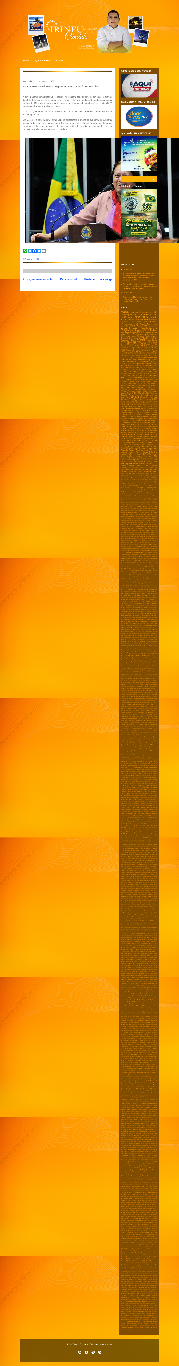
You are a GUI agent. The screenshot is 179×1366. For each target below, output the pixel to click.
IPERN (135, 892)
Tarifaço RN (145, 1238)
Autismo (150, 645)
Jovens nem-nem (134, 911)
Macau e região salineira (148, 385)
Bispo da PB (130, 668)
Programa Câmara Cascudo (129, 1139)
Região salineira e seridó (148, 1174)
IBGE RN (131, 364)
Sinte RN (134, 1220)
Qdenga (147, 1149)
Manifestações (140, 967)
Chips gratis (124, 716)
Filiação (141, 854)
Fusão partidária (144, 866)
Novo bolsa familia (126, 540)
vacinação (153, 473)
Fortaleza (148, 860)
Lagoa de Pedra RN (127, 917)
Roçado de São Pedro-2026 (140, 1194)
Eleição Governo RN (146, 805)
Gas (136, 870)
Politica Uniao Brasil (127, 1111)
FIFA (155, 826)
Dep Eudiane (137, 773)
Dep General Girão (150, 773)
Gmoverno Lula (131, 878)
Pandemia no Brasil (128, 1070)
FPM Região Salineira (131, 828)
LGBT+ (135, 915)
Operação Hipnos (126, 1028)
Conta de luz (141, 403)
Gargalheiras (130, 870)
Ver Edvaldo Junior (135, 1273)
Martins (127, 971)
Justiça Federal (138, 913)
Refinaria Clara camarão (146, 466)
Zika (148, 577)
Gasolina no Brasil (146, 872)
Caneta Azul (138, 688)
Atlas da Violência (127, 639)
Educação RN (134, 328)
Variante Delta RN (143, 1271)
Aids (122, 619)
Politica (148, 350)
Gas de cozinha (144, 870)
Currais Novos (141, 442)
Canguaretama (143, 401)
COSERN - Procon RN (133, 676)
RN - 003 (151, 1151)
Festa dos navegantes (128, 852)
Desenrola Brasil (127, 381)
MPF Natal (146, 415)
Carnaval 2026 (134, 694)
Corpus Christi (134, 747)
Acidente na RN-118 (145, 611)
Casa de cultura (126, 704)
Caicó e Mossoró (151, 682)
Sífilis (155, 1232)
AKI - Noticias (152, 601)
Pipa (122, 1099)
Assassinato (142, 377)
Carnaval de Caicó (130, 492)
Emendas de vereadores (135, 813)
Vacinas (144, 1265)
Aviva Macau (135, 652)
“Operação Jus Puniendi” (135, 1327)
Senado (134, 565)
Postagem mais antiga (98, 279)
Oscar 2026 (124, 1048)
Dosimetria (124, 791)
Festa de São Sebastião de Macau (146, 848)
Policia (143, 350)
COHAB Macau (152, 674)
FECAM (133, 826)
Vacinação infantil (140, 1267)
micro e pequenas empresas (130, 1311)
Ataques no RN (137, 637)
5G (130, 426)
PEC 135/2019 (152, 1050)
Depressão (124, 775)
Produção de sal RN (128, 1137)
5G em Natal (150, 477)
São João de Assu (151, 1228)
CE (133, 401)
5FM (154, 595)
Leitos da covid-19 (147, 933)
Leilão (145, 528)
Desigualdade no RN (136, 779)
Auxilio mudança (152, 647)
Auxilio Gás (135, 430)
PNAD (143, 1060)
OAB (144, 419)
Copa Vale (136, 743)
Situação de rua (136, 1222)
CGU (122, 674)
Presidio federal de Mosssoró (148, 1131)
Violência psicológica (140, 1283)
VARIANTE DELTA (151, 571)
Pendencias (152, 334)
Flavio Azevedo (126, 858)
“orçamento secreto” (127, 1329)
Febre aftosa (140, 409)
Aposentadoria (125, 629)
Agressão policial (147, 617)
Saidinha (154, 1198)
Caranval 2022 (142, 692)
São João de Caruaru (141, 1230)
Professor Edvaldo (151, 548)
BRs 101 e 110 (133, 656)
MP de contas (147, 945)
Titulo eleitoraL (147, 569)
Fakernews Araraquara (132, 830)
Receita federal (127, 466)
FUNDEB (153, 362)
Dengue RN (146, 502)
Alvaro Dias (145, 623)
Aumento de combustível (142, 428)
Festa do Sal (139, 850)
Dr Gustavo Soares (140, 506)
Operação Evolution (144, 1024)
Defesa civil (128, 773)
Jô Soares (147, 913)
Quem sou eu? (42, 60)
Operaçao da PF (126, 1016)
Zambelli (142, 1289)
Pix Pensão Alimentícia (138, 1101)
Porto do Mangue (150, 420)
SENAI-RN (144, 1196)
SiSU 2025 (148, 1218)
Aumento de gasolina (127, 643)
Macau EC (125, 417)
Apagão (123, 627)
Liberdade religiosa (144, 530)
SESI (149, 1196)
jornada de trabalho (135, 1309)
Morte (133, 387)
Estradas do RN (152, 821)
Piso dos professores (150, 1099)
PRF (137, 373)
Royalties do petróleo (145, 1192)
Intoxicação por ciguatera (139, 900)
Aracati (127, 631)
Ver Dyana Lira (142, 575)
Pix (148, 330)
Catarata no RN (132, 708)
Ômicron (143, 352)
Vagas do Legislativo (127, 1269)
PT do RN (147, 1066)
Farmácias (154, 834)
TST (145, 1236)
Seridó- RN (146, 1214)
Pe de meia (130, 544)
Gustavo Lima (125, 886)
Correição (144, 747)
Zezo (126, 1291)
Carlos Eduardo (151, 346)
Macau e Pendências (135, 963)
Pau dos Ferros (126, 389)
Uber (151, 1259)
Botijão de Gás (137, 432)
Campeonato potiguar (128, 686)
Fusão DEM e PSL (132, 866)
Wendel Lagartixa (138, 375)
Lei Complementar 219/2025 (134, 925)
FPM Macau (128, 342)
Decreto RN (139, 771)
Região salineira (151, 336)
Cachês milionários (131, 490)
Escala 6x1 (146, 510)
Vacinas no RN (152, 1265)
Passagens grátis (151, 1076)
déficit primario (125, 1301)
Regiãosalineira (125, 1176)
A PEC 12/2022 (150, 599)
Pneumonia (124, 1105)
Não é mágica (146, 1012)
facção (155, 1301)
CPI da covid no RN (133, 488)
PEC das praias (152, 1052)
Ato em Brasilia (139, 639)
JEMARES (140, 907)
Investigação (144, 902)
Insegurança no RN (150, 354)
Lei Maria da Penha (141, 413)
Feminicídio (153, 512)
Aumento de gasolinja (142, 643)
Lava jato (136, 917)
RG (136, 1151)
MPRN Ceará (125, 949)
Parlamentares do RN (135, 1074)
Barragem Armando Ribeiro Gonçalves (136, 399)
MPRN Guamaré (147, 949)
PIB (139, 1056)
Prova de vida (131, 422)
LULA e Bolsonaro (151, 915)
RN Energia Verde (142, 1151)
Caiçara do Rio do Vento (130, 684)
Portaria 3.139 (148, 1119)
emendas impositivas (136, 1301)
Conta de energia (133, 498)
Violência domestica (150, 1281)
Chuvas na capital (151, 716)
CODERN (144, 674)
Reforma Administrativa (145, 552)
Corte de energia (145, 498)
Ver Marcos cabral (148, 1273)
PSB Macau (125, 1064)
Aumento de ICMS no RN (130, 641)
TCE (155, 344)
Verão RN (140, 1277)
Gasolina (124, 364)
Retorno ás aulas (126, 1184)
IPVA (149, 454)
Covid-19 (146, 322)
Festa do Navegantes (128, 850)
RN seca (135, 1157)
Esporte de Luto (131, 821)
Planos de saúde (152, 1103)
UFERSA (128, 346)
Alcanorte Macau (141, 619)
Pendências (145, 312)
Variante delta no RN (141, 573)
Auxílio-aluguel (125, 652)
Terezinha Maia (152, 1242)
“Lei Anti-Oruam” (126, 1325)
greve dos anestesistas (143, 1303)
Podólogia (149, 1105)
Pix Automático (125, 1101)
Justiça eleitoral (141, 526)
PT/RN (152, 1066)
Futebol (123, 518)
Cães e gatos (152, 763)
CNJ (140, 674)
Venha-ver (134, 575)
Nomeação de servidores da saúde (145, 1002)
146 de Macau (134, 587)
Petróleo (123, 546)
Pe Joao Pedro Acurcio (136, 1080)
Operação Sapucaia (138, 1036)
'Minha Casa (125, 585)
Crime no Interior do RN (149, 757)
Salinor (150, 1200)
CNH (122, 360)
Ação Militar (153, 652)
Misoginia (138, 983)
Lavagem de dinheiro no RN (148, 917)
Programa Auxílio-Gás (150, 1137)
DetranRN (124, 348)
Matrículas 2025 (148, 971)
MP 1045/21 (142, 943)
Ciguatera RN (152, 722)
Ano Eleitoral (148, 625)
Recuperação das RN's (128, 1168)
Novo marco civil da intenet (133, 1010)
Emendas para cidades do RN (131, 815)
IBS (138, 890)
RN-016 (141, 1157)
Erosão (123, 821)
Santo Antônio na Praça (143, 1204)
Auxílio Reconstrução (150, 649)
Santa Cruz (130, 1204)
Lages (149, 526)
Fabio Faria (142, 828)
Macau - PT (129, 955)
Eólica (123, 826)
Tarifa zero (129, 1238)
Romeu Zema (131, 1188)
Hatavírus (124, 888)
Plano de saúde (152, 1101)
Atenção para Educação (149, 637)
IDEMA (143, 454)
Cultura (131, 763)
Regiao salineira (131, 1174)
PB (134, 460)
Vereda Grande (131, 1277)
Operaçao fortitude (151, 1016)
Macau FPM (153, 957)
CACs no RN (131, 672)
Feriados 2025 (132, 842)
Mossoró (153, 320)
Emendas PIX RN (137, 811)
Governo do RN (31, 259)
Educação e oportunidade (148, 801)
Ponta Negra (125, 1117)
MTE (149, 951)
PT (135, 344)
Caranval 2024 (152, 692)
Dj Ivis (147, 787)
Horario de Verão (138, 888)
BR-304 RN (129, 483)
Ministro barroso (137, 981)
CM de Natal (149, 432)
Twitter (151, 1257)
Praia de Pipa (125, 1125)
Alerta (149, 619)
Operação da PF (144, 1040)
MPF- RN (129, 947)
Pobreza (131, 1105)
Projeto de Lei (152, 1141)
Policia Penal (139, 1107)
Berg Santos (148, 666)
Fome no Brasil (142, 450)
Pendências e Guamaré (129, 1085)
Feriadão (141, 842)
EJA (122, 795)
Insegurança (138, 898)
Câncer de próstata (140, 763)
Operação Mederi (139, 1032)
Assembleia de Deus (150, 635)
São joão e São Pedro (146, 1232)
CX (136, 401)
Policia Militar (130, 1107)
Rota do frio (140, 1188)
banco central (152, 1293)
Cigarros (144, 722)
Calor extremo (145, 684)
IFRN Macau (146, 332)
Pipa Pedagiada (129, 1099)
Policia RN (147, 1107)
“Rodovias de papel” (150, 1327)
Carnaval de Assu (138, 696)
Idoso (122, 894)
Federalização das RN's (137, 836)
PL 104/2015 (132, 1058)
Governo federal (127, 411)
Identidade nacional (151, 892)
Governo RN (125, 354)
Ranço (123, 1163)
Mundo (155, 991)
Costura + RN (147, 751)
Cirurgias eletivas (144, 724)
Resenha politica (126, 556)
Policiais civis (153, 546)
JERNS (146, 907)
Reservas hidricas (142, 1178)
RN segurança (132, 550)
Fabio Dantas (145, 512)
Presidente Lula (133, 1131)
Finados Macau (149, 854)
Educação (125, 322)
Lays (122, 919)
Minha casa (147, 417)
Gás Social (136, 886)
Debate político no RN (132, 769)
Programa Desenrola (144, 1139)
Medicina (142, 973)
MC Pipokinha (134, 941)
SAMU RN (130, 1196)
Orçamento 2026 (126, 1046)
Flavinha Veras (152, 856)
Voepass (134, 1285)
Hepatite (130, 888)
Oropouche (153, 1044)
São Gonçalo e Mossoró (140, 1226)
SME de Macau (134, 1198)
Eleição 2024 (140, 381)
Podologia (139, 420)
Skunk (143, 1222)
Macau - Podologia (140, 955)
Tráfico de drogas (151, 1255)
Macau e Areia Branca (132, 961)
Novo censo (149, 1006)
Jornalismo (144, 908)
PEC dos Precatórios (127, 1054)
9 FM (142, 599)
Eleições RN (153, 809)
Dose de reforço (152, 789)
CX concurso (135, 682)
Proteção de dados (138, 1145)
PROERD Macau (144, 1062)
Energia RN (144, 817)
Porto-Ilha (154, 1121)
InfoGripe (130, 898)
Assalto (137, 633)
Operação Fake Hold (135, 1026)
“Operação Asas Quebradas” (141, 1325)
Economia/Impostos (133, 797)
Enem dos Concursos (133, 817)
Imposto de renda (142, 364)
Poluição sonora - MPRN (129, 1115)
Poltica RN (143, 1113)
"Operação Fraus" (143, 583)
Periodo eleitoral (147, 1087)
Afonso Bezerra (137, 319)
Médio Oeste (149, 996)
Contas (150, 738)
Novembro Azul (146, 538)
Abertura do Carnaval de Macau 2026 (139, 607)
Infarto (149, 896)
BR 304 (150, 377)
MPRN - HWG (136, 947)
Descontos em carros (139, 777)
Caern (132, 322)
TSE (132, 326)
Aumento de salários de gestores (137, 645)
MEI (133, 943)
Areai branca (149, 479)
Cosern (136, 379)
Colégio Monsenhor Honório (142, 726)
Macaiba (154, 415)
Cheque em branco (151, 714)
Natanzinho (153, 997)
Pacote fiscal (133, 1068)
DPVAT (133, 767)
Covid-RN (153, 440)
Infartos (154, 896)
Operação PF (132, 1034)
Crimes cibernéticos (127, 759)
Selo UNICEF (146, 1210)
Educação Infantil (126, 508)
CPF (142, 676)
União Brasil (126, 375)
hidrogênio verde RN (133, 1305)
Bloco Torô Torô (138, 483)
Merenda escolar (136, 417)
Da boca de (134, 444)
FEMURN (145, 338)
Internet (129, 900)
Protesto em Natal (126, 1145)
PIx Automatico (150, 1056)
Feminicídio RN (126, 840)
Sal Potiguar (132, 1200)
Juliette (130, 413)
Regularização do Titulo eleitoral (141, 554)
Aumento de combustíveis (148, 641)
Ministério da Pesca (127, 983)
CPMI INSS (134, 680)
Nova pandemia (137, 1004)
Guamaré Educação (145, 882)
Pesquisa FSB (145, 1091)
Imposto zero (152, 894)
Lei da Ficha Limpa (135, 528)
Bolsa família (141, 369)
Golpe (139, 878)
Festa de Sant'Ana (139, 846)
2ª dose (142, 593)
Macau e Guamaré (128, 373)
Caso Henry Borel (147, 704)
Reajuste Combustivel (144, 1163)
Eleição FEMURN (134, 805)
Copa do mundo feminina (139, 440)
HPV (148, 886)
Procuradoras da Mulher (149, 1135)
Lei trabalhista (133, 931)
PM (136, 1060)
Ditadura (123, 787)
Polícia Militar (142, 1115)
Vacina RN (153, 424)
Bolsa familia (139, 668)
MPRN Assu (153, 947)
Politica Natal (152, 1109)
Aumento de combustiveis (133, 482)
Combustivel (128, 379)
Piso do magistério (150, 389)
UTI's (148, 1259)
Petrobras (124, 340)
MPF (127, 344)
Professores (139, 1137)
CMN (128, 674)
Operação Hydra (138, 1028)
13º (132, 397)
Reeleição (135, 552)
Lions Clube (144, 935)
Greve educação (152, 520)
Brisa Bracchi (126, 401)
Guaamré (135, 882)
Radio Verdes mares (139, 1162)
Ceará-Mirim (152, 369)
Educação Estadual (144, 799)
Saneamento (129, 562)
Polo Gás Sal (125, 1113)
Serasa (136, 566)
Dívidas (150, 791)
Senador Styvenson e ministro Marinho (138, 1212)
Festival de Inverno (143, 852)
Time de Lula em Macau (142, 1246)
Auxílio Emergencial (148, 482)
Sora (147, 1222)
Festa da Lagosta (126, 846)
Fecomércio (124, 836)
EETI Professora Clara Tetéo (148, 793)
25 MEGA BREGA (134, 593)
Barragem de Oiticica (137, 662)
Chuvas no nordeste (144, 718)
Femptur (154, 840)
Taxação (123, 1240)
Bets (129, 432)
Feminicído (148, 840)
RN (143, 317)
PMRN (135, 542)
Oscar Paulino (133, 1048)
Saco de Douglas (145, 1198)
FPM (147, 319)
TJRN (132, 369)
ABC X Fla (134, 601)
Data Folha (132, 502)
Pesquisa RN (138, 389)
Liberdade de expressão (129, 530)
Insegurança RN (135, 524)
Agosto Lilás (131, 617)
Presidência (124, 1133)
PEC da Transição (141, 1052)
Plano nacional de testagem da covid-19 (133, 1103)
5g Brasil (138, 397)
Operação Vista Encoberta (139, 1038)
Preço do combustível (150, 1133)
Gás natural (143, 886)
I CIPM (126, 890)
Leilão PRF (127, 933)
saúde (141, 326)
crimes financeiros (150, 1297)
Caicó (155, 342)
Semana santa (126, 565)
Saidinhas (124, 1200)
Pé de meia (141, 422)
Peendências (145, 1083)
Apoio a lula (152, 627)
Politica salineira (152, 1111)
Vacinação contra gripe (128, 1267)
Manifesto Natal (151, 967)
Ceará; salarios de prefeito (148, 710)
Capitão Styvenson (141, 690)
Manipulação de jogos (128, 969)
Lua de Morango (132, 937)
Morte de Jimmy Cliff (139, 987)
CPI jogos (124, 680)
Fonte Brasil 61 (152, 858)
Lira (122, 937)
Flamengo (143, 856)
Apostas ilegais (146, 629)
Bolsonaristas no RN (150, 668)
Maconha (137, 965)
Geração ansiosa (130, 874)
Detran (145, 405)
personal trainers (135, 1313)
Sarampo (129, 469)
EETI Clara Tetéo (132, 793)
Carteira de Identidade (128, 702)
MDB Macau (127, 943)
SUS (122, 358)
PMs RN (141, 542)
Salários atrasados (143, 1202)
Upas (147, 1261)
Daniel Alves (124, 502)
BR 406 (149, 654)
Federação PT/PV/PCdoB (141, 838)
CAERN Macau (145, 340)
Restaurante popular (133, 1180)
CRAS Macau (138, 434)
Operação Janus (137, 1030)
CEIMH (155, 672)
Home (26, 60)
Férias (135, 868)
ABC (128, 601)
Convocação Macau (146, 741)
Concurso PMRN (151, 732)
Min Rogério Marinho (138, 536)
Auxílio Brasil (144, 430)
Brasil (132, 330)
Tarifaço (131, 395)
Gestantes (140, 874)
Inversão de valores (132, 902)
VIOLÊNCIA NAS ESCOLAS (143, 1263)
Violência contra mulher (135, 1281)
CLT (125, 674)
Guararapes (153, 884)
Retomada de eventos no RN (130, 1182)
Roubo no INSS (126, 1190)
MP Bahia (130, 945)
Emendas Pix (147, 811)
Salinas (148, 560)
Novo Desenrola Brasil (150, 1004)
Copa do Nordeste (132, 745)
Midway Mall (135, 977)
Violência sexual (152, 1283)
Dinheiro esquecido (142, 783)
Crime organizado (128, 442)
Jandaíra (130, 456)
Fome (144, 858)
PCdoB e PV (150, 1048)
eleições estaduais (151, 579)
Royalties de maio (132, 1192)
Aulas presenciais (151, 639)
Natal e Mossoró (133, 997)
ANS (134, 605)
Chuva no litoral (140, 716)
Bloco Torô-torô (148, 483)
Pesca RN (124, 1089)
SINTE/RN (137, 560)
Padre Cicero (142, 1068)
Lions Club (137, 935)
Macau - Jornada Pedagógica (137, 953)
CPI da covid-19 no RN (149, 678)
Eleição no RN (147, 407)
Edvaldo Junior (126, 407)
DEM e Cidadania (143, 765)
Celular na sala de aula (143, 436)
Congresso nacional (128, 403)
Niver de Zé (125, 1002)
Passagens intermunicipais (129, 1079)
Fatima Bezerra (130, 409)
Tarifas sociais (137, 1238)
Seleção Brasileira (135, 1210)
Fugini (147, 864)
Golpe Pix (145, 878)
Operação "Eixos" (144, 1018)
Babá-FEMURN (142, 656)
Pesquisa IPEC (152, 544)
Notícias (131, 365)
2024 (122, 589)
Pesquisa (153, 419)
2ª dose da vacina (151, 593)
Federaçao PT (152, 836)
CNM (143, 346)
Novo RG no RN (138, 1006)
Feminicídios (124, 514)
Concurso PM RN (139, 732)
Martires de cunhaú (136, 971)
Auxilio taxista (125, 649)
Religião (154, 554)
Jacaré (155, 907)
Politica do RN (129, 324)
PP (146, 542)
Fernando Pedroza (127, 844)
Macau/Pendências (127, 965)
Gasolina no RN (151, 409)
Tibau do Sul (138, 569)
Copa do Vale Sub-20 (145, 745)
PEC (137, 1050)
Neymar (154, 1000)
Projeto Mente (141, 1141)
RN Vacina (146, 1155)
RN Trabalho (139, 1155)
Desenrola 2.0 (152, 504)
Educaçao (140, 336)
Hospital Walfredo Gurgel (130, 454)
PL (156, 1056)
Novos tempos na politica (134, 1012)
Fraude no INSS (143, 516)
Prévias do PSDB (144, 1147)
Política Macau (152, 1115)
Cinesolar (129, 724)
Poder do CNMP (140, 1105)
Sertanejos (153, 1214)
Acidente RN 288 (140, 609)
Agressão (139, 617)
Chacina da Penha (138, 714)
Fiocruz (129, 856)
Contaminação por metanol (138, 738)
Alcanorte (133, 377)
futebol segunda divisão (128, 1303)
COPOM (123, 676)
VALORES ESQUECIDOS (136, 571)
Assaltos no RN (144, 633)
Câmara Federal (148, 500)
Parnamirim (143, 342)
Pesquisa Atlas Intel (150, 1089)
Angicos (146, 397)
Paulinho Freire (126, 462)
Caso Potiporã (144, 706)
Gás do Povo (153, 522)
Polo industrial (134, 1113)
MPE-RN (123, 947)
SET (153, 1196)
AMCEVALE (125, 377)
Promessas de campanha (129, 1143)
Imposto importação (139, 894)
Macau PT (141, 959)
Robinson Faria (139, 1186)
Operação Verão (126, 1038)
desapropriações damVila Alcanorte (132, 1299)
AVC (148, 605)
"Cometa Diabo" (132, 583)
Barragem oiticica (131, 664)
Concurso (153, 401)
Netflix (150, 1000)
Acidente (123, 479)
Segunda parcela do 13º (149, 562)
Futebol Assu (153, 866)
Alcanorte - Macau (129, 619)
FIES (148, 362)
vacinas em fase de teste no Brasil (135, 1321)
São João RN (129, 1228)
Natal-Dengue (144, 997)
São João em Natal (141, 469)
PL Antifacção (142, 460)
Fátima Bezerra (142, 348)
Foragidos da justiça (127, 860)
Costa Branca (145, 379)
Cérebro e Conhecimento (129, 765)
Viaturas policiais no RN (129, 1279)
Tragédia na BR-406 (128, 1251)
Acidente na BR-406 (132, 611)
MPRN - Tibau (145, 947)
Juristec (130, 913)
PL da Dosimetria (150, 387)
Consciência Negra (150, 736)
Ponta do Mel (133, 1117)
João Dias (143, 911)
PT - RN (140, 1066)
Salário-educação (131, 1202)
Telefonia (154, 1240)
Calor (149, 490)
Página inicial (68, 279)
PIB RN (143, 1056)
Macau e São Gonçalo (143, 534)
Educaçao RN (136, 338)
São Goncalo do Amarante (131, 367)
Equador (154, 819)
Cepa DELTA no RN (144, 712)
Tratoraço (124, 1255)
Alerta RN (154, 619)
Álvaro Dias (125, 476)
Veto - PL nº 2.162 (150, 1277)
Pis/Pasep (144, 356)
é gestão (139, 1323)
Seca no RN (137, 562)
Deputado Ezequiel (141, 446)
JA (135, 907)
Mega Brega (125, 387)
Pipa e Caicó (139, 1099)
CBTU (140, 672)
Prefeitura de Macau (138, 1129)
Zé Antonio (144, 1291)
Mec (131, 344)
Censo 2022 (133, 712)
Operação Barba (132, 1020)
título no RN (140, 1319)
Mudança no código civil (136, 991)
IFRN (136, 326)
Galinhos (138, 322)
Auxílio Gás (139, 649)
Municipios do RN (126, 994)
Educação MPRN (133, 801)
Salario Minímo (142, 1200)
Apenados (144, 627)
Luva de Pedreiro (146, 939)
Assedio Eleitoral (137, 635)
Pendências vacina (145, 1085)
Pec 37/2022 (147, 1080)
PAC (150, 540)
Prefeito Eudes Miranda (134, 1127)
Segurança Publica (134, 1208)
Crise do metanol (129, 500)
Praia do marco (136, 1125)
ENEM (126, 330)
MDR (139, 415)
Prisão (150, 342)
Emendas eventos (151, 813)
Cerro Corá (153, 712)
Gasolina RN (125, 872)
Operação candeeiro (131, 1040)
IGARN (143, 411)
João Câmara (151, 383)
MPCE (155, 945)
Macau (125, 311)
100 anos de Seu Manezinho (140, 585)
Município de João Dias (141, 994)
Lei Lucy (126, 927)
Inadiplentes (124, 896)
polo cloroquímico (134, 581)
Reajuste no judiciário (150, 1166)
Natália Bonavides (131, 1000)
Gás (131, 886)
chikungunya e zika (139, 579)
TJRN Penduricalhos (151, 1234)
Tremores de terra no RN (136, 1255)
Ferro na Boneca (138, 844)
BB (151, 430)
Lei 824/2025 (137, 919)
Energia (132, 348)
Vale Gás (145, 1269)
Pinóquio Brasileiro (151, 1097)
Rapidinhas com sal (151, 550)
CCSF (147, 672)
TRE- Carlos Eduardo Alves (130, 1236)
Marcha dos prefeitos (141, 969)
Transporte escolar (151, 1251)
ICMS (144, 330)
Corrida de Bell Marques (138, 749)
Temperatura (125, 1242)
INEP (131, 892)
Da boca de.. (139, 767)
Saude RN (128, 358)
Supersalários (145, 1224)
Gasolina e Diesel (134, 872)
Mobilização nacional (131, 985)
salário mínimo (144, 581)
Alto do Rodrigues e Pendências (131, 623)
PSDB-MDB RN (133, 1066)
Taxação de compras (144, 1240)
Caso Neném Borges (132, 706)
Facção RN (149, 828)
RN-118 (146, 1157)
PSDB (123, 350)
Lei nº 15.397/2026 (146, 929)
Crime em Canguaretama (141, 755)
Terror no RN (136, 1245)
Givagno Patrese (134, 452)
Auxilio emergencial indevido (136, 647)
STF (137, 324)
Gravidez (133, 880)
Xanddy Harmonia (133, 1289)
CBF (136, 672)
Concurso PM (128, 732)
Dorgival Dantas (138, 789)
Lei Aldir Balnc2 (145, 923)
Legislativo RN (128, 919)
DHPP (151, 765)
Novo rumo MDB (148, 1010)
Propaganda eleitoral (150, 1143)
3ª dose (123, 595)
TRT (141, 1236)
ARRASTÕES (141, 605)
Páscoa (152, 1147)
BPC (133, 654)
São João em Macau (131, 1232)
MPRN (136, 315)
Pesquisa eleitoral (139, 1095)
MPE (140, 532)
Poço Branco (141, 548)
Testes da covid (146, 1245)
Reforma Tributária (128, 391)
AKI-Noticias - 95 (126, 603)
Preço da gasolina (135, 1133)
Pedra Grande (139, 544)
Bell (156, 664)
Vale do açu (153, 1269)
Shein (122, 1216)
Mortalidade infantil (147, 985)
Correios (149, 403)
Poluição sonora (152, 1113)
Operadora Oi (153, 1014)
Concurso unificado (150, 496)
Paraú (155, 1072)
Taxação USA (131, 1240)
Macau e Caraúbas (145, 961)
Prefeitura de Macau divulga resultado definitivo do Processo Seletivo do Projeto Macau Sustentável (139, 299)
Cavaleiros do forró (144, 708)
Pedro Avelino (138, 462)
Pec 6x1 (154, 1080)
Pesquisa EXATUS (128, 420)
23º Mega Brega (149, 591)
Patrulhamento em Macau (146, 1079)
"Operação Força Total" (137, 476)
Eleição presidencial (127, 809)
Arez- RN (152, 631)
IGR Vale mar (125, 892)
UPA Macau (139, 1259)
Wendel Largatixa (138, 1287)
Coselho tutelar (136, 751)
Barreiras (139, 664)
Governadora (153, 878)
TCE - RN (132, 1234)
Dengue (138, 330)
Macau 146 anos (126, 957)
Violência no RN (152, 575)
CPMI (129, 680)
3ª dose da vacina (134, 477)
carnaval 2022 (142, 395)
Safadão (143, 560)
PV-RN (127, 1068)
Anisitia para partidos (127, 625)
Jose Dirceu (124, 911)
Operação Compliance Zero (136, 1022)
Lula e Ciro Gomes (145, 937)
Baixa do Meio (152, 656)
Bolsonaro (125, 328)
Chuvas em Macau (143, 494)
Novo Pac (154, 538)
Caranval (134, 692)
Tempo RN (132, 471)
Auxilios (132, 649)
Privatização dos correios (128, 1135)
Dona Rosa (129, 789)
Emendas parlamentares (148, 448)
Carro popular (152, 700)
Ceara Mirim (135, 710)
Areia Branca (146, 315)
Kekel (153, 913)
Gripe (130, 882)
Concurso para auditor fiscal (147, 735)
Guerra (146, 522)
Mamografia (131, 967)
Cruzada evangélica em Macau (141, 761)
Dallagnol (147, 767)
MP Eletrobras (138, 945)
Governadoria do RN (129, 520)
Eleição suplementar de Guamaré (133, 362)
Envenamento (146, 819)
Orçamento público (151, 1046)
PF (138, 342)
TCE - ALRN (125, 1234)
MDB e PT (132, 415)
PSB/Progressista (135, 1064)
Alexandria (124, 621)
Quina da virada (129, 1151)
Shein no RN (143, 566)
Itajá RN (143, 524)
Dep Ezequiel (152, 360)
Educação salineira (140, 803)
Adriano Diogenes (126, 615)
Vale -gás (138, 1269)
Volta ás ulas (142, 1285)
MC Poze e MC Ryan (146, 941)
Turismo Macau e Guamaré (129, 1257)
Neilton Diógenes (142, 1000)
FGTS (142, 371)
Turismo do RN (143, 1257)
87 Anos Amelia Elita (133, 599)
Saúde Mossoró (131, 1206)
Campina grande (142, 686)
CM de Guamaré (150, 326)
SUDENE (142, 468)
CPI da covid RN (136, 678)
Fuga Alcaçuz (141, 864)
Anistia (137, 625)
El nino (149, 803)
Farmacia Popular (128, 450)
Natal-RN (144, 328)
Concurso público (127, 736)
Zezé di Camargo (134, 1291)
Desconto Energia (126, 777)
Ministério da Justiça (150, 981)
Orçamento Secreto (138, 1046)
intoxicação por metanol (129, 1307)
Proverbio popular (132, 1147)
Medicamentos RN (132, 973)
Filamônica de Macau (132, 854)
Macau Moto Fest (130, 534)
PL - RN (124, 1058)
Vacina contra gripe (135, 1265)
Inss (155, 324)
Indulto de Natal (134, 896)
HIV (155, 452)
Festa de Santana (151, 846)
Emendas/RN (147, 815)
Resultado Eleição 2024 (149, 1180)
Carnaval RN (128, 696)
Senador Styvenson (127, 566)
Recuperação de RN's (144, 1168)
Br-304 (154, 399)
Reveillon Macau (143, 1184)
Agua (155, 617)
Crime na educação (133, 757)
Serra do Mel (132, 393)
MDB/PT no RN (126, 532)
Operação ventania (138, 1042)
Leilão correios (136, 933)
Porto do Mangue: (143, 1121)
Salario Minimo (142, 391)
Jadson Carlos (125, 908)
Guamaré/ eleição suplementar (138, 884)
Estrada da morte (131, 512)
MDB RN (154, 530)
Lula (137, 334)
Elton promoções (126, 811)
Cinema (123, 724)
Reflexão (148, 1170)
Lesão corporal (129, 935)
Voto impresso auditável (129, 577)
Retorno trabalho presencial (148, 1182)
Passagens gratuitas (139, 1076)
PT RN (150, 542)
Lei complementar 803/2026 (138, 927)
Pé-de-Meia (124, 550)
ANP (155, 477)
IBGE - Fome (133, 890)
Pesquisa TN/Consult (139, 1093)
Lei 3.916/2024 (135, 923)
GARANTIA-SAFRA (143, 868)
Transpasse (139, 1251)
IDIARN (142, 383)
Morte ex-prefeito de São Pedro (136, 990)
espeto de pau (147, 1301)
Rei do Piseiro (126, 1178)
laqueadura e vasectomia (149, 1309)
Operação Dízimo (131, 1024)
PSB (148, 419)
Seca (138, 1206)
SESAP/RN (134, 468)
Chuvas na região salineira (129, 718)
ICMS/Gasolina (144, 890)
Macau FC (145, 957)
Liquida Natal (153, 935)
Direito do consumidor (137, 785)
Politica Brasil (132, 548)
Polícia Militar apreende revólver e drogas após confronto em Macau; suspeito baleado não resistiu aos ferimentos (140, 286)
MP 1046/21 (150, 943)
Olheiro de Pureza (142, 1014)
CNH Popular (134, 674)
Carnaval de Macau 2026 (129, 698)
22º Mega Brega (152, 589)
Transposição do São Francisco (131, 1253)
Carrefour (145, 700)
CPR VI (141, 680)
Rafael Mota (141, 550)
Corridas (148, 749)
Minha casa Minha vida (140, 458)
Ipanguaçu (153, 364)
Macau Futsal (125, 959)
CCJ (144, 672)
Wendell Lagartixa (151, 1287)
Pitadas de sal (131, 546)
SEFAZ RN (137, 1196)
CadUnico (142, 682)
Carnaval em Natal (143, 698)
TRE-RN (126, 569)
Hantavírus (153, 886)
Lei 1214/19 (149, 921)
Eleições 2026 (146, 508)
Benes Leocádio (126, 666)
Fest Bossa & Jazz (151, 844)
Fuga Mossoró (152, 516)
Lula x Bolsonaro (133, 939)
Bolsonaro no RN (126, 670)
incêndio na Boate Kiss (149, 1305)
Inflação (123, 898)
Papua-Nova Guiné (142, 1070)
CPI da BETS (148, 676)
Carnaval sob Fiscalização (132, 700)
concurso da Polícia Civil (129, 1295)
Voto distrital (150, 1285)
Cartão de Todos (140, 702)
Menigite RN (133, 975)
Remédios (124, 468)
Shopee (127, 1216)
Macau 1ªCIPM (137, 957)
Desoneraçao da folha (128, 781)
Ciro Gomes (129, 496)
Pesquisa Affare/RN (135, 1089)
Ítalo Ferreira (150, 1321)
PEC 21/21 (124, 1052)
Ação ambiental (126, 654)
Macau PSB (133, 959)
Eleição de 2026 (130, 807)
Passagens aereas (151, 1074)
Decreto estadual (146, 444)
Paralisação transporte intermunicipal (141, 1072)
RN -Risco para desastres (146, 1153)
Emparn (136, 371)
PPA (130, 1062)
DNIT (155, 765)
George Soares (140, 518)
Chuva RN (132, 716)
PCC (144, 1048)
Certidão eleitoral (126, 714)
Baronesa (145, 660)
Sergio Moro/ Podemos (134, 1214)
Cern (135, 494)
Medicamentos (126, 458)
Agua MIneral (136, 426)
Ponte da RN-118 (151, 1117)
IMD (128, 524)
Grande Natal (148, 452)
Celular (139, 492)
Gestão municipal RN (150, 874)
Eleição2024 (138, 809)
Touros (146, 424)
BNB (155, 482)
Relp (133, 1178)
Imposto (128, 894)
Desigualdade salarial (150, 779)
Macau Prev (148, 959)
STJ (142, 424)
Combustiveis (142, 360)
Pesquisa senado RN (127, 1097)
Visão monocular (126, 1285)
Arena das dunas (143, 631)
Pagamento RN (152, 1068)
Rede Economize (126, 552)
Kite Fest (129, 915)
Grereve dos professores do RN (147, 880)
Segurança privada (146, 1208)
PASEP (140, 1048)
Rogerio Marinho (131, 558)
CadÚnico (147, 434)
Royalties (139, 558)
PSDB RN (153, 338)
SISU (138, 424)
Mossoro (148, 536)
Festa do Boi (133, 514)
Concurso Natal (142, 730)
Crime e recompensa (150, 753)
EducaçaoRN (133, 799)
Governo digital (125, 880)
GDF (151, 868)
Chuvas (123, 371)
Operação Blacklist (144, 1020)
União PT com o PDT (138, 1261)
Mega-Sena (149, 973)
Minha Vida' (144, 979)
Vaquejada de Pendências (129, 1271)
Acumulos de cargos (144, 613)
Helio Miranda (132, 383)
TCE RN (138, 1234)
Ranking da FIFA (151, 1162)
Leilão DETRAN (142, 931)
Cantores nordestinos (128, 690)
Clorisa (127, 726)
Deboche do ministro (145, 769)
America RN (153, 623)
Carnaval (128, 360)
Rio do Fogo (130, 1186)
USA (145, 1259)
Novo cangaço (137, 419)
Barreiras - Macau (148, 664)
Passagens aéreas (126, 1076)
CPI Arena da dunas (142, 486)
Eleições (145, 809)
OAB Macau (136, 540)
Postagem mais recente (38, 279)
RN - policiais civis (131, 1153)
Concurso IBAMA (132, 730)
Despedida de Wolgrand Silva (145, 781)
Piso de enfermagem (133, 350)
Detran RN (131, 334)
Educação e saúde (127, 803)
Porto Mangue (130, 1121)
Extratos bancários (151, 824)
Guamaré (135, 312)
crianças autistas (145, 1295)
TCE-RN (150, 566)
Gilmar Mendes (146, 876)
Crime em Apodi (126, 755)
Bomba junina (148, 670)
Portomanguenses (126, 1123)
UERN (137, 352)
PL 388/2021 (141, 1058)
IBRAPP (123, 524)
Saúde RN (149, 344)
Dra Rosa (139, 791)
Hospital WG (149, 888)
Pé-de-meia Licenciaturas (137, 1149)
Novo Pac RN (126, 1006)
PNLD (126, 1062)
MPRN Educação (135, 949)
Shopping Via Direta (137, 1216)
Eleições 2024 (137, 508)
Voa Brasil (124, 426)
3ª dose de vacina (132, 595)
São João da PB (139, 1228)
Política (142, 373)
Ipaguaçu (133, 904)
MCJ (136, 385)
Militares (146, 977)
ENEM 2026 (127, 795)
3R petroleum (152, 375)
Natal (127, 319)
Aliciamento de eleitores (135, 621)
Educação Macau (132, 448)
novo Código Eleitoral (140, 473)
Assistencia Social (126, 637)
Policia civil (153, 356)
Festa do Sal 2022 (151, 850)
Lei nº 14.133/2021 (132, 929)
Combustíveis (139, 496)
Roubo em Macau (151, 1188)
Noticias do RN (126, 1004)
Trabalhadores (152, 1249)
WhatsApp (124, 1289)
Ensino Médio (136, 819)
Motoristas (124, 991)
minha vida (124, 581)
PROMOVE (153, 1062)
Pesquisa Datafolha (138, 464)
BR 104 (137, 654)
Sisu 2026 (140, 1220)
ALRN (138, 317)
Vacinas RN (129, 573)
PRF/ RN (135, 1062)
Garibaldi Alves (130, 518)
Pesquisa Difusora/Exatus (129, 1091)
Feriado (123, 842)
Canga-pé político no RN (149, 688)
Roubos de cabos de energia (140, 1190)
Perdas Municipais (135, 1087)
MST (144, 532)
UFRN (134, 346)
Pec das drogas (127, 1083)
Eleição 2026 (137, 407)
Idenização (141, 892)
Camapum (154, 684)
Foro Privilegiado (139, 860)
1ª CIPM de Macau (151, 587)
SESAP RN (140, 344)
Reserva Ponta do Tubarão (142, 556)
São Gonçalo (128, 1226)
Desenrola (144, 504)
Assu (138, 346)
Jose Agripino (152, 908)
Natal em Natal (126, 419)
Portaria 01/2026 (138, 1119)
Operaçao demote (138, 1016)
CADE (134, 486)
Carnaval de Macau (128, 336)
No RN (131, 1002)
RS (156, 464)
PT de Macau (134, 356)
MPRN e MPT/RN (130, 951)
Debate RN (139, 502)
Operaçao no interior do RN (130, 1018)
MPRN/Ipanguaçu (142, 951)
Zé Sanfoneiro (152, 1291)
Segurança (124, 1208)
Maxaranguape (125, 536)
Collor (131, 726)
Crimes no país (138, 759)
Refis (143, 1170)
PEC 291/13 (131, 1052)
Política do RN (134, 340)
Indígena (144, 896)
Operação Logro (128, 1032)
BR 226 (143, 654)
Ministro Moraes (126, 981)
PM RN (139, 1060)
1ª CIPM (142, 587)
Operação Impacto (151, 1028)
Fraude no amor (131, 864)
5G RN (143, 477)
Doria (145, 789)
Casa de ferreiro (137, 704)
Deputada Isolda (133, 775)
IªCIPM (131, 907)
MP (136, 943)
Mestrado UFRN (142, 975)
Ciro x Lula (135, 724)
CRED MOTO (148, 680)
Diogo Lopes (125, 785)
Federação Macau (126, 838)
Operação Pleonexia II (143, 1034)
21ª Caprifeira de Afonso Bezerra (135, 589)
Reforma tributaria (137, 1172)
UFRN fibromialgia (130, 1259)
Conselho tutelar (132, 438)
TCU (142, 1234)
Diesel (130, 506)
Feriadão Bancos (151, 842)
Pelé (145, 544)
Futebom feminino (126, 868)
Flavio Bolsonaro (136, 858)
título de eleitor (131, 1319)
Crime (127, 332)
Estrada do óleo (142, 821)
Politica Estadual (131, 1109)
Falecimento (143, 830)
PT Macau (125, 356)
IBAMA (137, 411)
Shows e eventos (138, 1218)
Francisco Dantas (130, 862)
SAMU (126, 560)
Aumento (154, 397)
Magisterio (154, 534)
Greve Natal (124, 882)
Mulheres (149, 991)
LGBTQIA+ (141, 915)
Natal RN (139, 387)
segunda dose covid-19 (144, 1317)
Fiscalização (136, 856)
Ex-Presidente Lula (127, 824)
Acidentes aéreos (131, 613)
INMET (149, 411)
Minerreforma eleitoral (132, 979)
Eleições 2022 (152, 352)
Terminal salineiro (126, 1245)
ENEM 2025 (153, 506)
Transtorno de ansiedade (149, 1253)
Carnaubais (125, 326)
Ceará (134, 360)
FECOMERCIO (140, 826)
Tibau (131, 569)
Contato (60, 60)
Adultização (136, 615)
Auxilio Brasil (142, 358)
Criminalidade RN (148, 759)
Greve (123, 344)
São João (141, 393)
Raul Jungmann (131, 1163)
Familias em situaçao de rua (141, 834)
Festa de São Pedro (127, 848)
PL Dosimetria (130, 1060)
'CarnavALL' (153, 583)
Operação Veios (151, 1036)
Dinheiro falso (152, 783)
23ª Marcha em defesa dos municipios (132, 591)
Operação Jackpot (126, 1030)
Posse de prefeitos (139, 1123)
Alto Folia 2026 (132, 479)
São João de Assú (127, 1230)
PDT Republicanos (129, 1050)
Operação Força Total (150, 1026)
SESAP (131, 560)
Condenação (138, 736)
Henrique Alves (151, 371)
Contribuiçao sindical (133, 741)
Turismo (139, 471)
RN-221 (150, 1157)
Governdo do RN (141, 520)
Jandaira (124, 365)
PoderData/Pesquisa (142, 546)
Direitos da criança (151, 785)
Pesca (155, 1087)
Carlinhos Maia (125, 694)
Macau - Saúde (152, 955)
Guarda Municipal (138, 522)
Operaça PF (144, 540)
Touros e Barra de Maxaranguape (137, 1249)
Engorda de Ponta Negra (133, 510)
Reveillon (135, 1184)
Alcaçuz (144, 426)
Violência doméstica (127, 1283)
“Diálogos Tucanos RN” (150, 1323)
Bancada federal (151, 658)
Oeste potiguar (132, 1014)
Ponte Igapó (142, 1117)
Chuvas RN (125, 338)
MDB (155, 456)
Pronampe (140, 1143)
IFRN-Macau (153, 890)
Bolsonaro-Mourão (138, 670)
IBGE (134, 342)
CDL (151, 672)
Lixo (125, 937)
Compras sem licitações (139, 728)
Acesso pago (130, 609)
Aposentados (135, 629)
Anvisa (155, 625)
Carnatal (131, 436)
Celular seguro (145, 492)
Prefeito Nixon (146, 1127)
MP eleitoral (135, 532)
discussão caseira (151, 1299)
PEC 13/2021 (143, 1050)
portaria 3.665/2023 (147, 1313)
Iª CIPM (148, 524)
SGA (136, 365)
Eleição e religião (151, 807)
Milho (141, 977)
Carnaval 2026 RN (145, 694)
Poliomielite (124, 548)
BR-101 (123, 483)
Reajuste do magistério (136, 1166)
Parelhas (123, 1074)
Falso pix (133, 832)
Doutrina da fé (132, 791)
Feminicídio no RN (137, 840)
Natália (123, 1000)
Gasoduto (154, 870)
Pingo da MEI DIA (139, 1097)
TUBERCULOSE (152, 1236)
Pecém (137, 1083)
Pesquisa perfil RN (151, 1095)
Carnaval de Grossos (150, 696)
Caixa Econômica (142, 490)
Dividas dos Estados (138, 787)
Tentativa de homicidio (137, 1242)
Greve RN (144, 334)
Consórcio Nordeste (145, 438)
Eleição (130, 371)
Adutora (143, 615)
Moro (139, 985)
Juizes (149, 911)
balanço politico (141, 1293)
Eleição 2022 (135, 332)
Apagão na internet (133, 627)
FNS (122, 828)
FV (139, 512)
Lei (150, 456)
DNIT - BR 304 (125, 767)
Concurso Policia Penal (129, 735)
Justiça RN (130, 526)
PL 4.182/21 (150, 1058)
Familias (128, 834)
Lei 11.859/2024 (138, 921)
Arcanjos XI (133, 631)
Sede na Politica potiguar (148, 1206)
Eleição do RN (140, 807)
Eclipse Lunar (146, 795)
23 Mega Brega (150, 476)
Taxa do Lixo (153, 1238)
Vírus (129, 1287)
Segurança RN (129, 352)
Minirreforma (153, 979)
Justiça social (141, 456)
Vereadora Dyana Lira (138, 1275)
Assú (142, 324)
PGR (131, 542)
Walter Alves (142, 577)
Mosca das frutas (152, 990)
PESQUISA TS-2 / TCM (141, 1054)
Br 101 (130, 486)
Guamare (129, 522)
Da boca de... (128, 269)
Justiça (123, 385)
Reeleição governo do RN (134, 1170)
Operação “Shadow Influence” (138, 1044)
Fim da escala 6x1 (131, 516)
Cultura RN (138, 500)
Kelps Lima (130, 385)
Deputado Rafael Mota (133, 405)
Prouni (123, 422)
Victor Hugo (142, 1279)
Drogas (145, 791)
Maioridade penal (147, 965)
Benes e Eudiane (137, 666)
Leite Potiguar (152, 528)
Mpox (155, 417)
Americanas (141, 479)
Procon (139, 1135)
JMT (151, 907)
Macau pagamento (150, 963)
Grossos (123, 522)
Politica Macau (142, 1109)
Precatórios (150, 464)
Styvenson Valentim (134, 1224)
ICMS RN (153, 348)
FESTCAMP (149, 826)
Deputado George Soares (148, 775)
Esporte (148, 381)
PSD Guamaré (146, 1064)
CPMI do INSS (144, 488)
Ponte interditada (126, 1119)
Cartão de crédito (151, 702)
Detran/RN (124, 506)
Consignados (125, 738)
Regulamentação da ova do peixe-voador (144, 1176)
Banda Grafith (152, 358)
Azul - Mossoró (144, 652)
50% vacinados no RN (145, 595)
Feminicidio (153, 838)
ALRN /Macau (137, 603)
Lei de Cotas (151, 927)
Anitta (141, 625)
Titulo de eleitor (151, 373)
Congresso (124, 498)
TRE (122, 346)
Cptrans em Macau (137, 753)
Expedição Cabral (139, 824)
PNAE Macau (150, 1060)
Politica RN (148, 324)
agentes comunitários (128, 1293)
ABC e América (143, 601)
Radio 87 (129, 1162)
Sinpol (129, 1220)
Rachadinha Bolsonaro (136, 1159)
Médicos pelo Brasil (138, 996)
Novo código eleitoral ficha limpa (139, 1008)
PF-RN (136, 1056)
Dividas (129, 787)
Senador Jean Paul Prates (147, 565)
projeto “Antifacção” (147, 1315)
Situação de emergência (148, 365)
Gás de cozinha (136, 354)
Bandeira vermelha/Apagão (130, 660)
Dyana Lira (152, 405)
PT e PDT (152, 460)
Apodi (135, 358)
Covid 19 (153, 379)
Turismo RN (147, 471)
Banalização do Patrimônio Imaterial (133, 658)
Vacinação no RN (151, 1267)
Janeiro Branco (135, 908)
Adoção (154, 613)
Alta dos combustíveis (150, 621)
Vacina (123, 573)
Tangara (123, 1238)
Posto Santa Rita (151, 1123)
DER (155, 500)
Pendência (153, 1083)
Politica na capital (140, 1111)
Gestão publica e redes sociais (131, 876)
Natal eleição (137, 538)
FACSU (128, 826)
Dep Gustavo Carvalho (133, 504)
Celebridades (125, 712)
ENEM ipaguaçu (137, 795)
